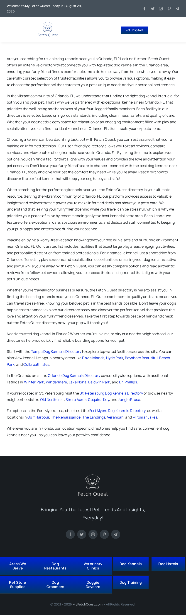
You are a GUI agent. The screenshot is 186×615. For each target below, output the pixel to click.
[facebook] (144, 8)
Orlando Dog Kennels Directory (74, 375)
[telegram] (177, 8)
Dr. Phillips (128, 382)
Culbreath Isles (36, 364)
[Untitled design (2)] (48, 23)
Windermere (56, 382)
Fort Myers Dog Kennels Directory (117, 410)
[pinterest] (169, 8)
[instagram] (161, 8)
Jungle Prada (129, 399)
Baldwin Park (99, 382)
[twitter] (152, 8)
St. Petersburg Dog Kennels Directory (111, 393)
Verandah (115, 417)
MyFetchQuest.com (87, 604)
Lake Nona (77, 382)
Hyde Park (114, 357)
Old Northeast (52, 399)
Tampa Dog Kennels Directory (56, 351)
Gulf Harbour (38, 417)
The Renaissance (66, 417)
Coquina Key (98, 399)
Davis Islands (93, 357)
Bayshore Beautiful (141, 357)
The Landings (93, 417)
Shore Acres (76, 399)
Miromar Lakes (144, 417)
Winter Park (34, 382)
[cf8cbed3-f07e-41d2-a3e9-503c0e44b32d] (93, 476)
